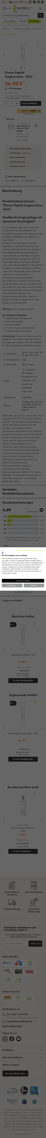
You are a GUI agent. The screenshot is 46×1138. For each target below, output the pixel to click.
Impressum (40, 550)
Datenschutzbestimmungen (26, 550)
